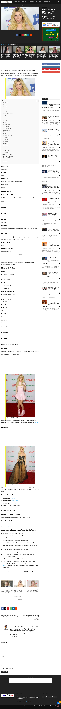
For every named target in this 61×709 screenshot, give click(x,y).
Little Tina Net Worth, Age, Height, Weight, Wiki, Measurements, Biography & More (41, 56)
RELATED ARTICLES (5, 44)
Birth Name (7, 102)
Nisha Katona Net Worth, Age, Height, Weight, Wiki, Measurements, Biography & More (53, 259)
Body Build (7, 137)
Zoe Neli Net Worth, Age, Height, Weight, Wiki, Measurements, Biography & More (18, 56)
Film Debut (7, 152)
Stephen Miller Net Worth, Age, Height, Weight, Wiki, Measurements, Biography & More (53, 187)
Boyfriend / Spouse (8, 128)
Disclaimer (41, 705)
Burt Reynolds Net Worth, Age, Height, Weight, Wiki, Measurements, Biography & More (53, 157)
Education (6, 122)
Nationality (7, 108)
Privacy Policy (46, 705)
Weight (6, 133)
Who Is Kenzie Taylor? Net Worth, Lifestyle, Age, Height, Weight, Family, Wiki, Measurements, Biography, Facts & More (19, 591)
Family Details (7, 124)
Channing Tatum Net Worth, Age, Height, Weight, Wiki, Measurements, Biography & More (53, 230)
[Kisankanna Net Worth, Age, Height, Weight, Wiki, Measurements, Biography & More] (54, 49)
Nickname (6, 104)
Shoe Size (6, 143)
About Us (26, 705)
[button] (58, 2)
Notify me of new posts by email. (7, 669)
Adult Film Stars (7, 5)
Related (6, 161)
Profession (7, 106)
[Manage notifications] (58, 706)
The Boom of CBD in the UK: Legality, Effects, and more (53, 117)
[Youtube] (55, 697)
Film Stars (38, 2)
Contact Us (31, 705)
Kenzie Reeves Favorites (7, 154)
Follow (57, 66)
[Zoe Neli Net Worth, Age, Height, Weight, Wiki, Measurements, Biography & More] (18, 49)
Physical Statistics (6, 130)
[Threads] (17, 636)
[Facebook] (17, 35)
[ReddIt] (31, 35)
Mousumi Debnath (45, 147)
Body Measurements (8, 135)
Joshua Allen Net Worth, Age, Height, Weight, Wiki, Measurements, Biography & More (53, 289)
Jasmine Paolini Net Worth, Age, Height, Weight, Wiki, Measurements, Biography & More (53, 172)
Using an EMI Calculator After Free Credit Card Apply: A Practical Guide (53, 131)
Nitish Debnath (45, 18)
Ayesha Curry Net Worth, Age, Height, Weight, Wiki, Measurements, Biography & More (53, 245)
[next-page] (59, 44)
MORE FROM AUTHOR (14, 44)
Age (5, 115)
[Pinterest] (23, 35)
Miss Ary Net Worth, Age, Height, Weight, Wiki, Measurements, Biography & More (5, 56)
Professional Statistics (7, 149)
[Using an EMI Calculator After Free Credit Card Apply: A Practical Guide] (44, 130)
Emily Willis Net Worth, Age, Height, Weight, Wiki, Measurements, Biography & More (9, 617)
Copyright (36, 705)
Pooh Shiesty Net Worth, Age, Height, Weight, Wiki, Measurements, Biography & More (53, 200)
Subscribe (57, 71)
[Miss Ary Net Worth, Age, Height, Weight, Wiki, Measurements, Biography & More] (6, 49)
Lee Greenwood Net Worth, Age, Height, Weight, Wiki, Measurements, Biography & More (53, 144)
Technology (17, 2)
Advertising (47, 2)
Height (6, 131)
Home (2, 5)
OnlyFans (36, 422)
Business (31, 2)
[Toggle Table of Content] (37, 101)
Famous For (7, 150)
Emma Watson (15, 500)
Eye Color (6, 139)
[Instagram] (46, 697)
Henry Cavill (13, 498)
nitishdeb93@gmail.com (26, 701)
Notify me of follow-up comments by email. (8, 668)
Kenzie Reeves (7, 526)
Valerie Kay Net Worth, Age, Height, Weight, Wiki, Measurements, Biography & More (30, 56)
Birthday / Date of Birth (9, 113)
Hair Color (6, 141)
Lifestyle (24, 2)
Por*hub (4, 565)
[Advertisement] (20, 66)
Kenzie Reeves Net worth (8, 156)
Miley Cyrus (13, 503)
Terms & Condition (53, 705)
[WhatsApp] (25, 35)
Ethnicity (6, 118)
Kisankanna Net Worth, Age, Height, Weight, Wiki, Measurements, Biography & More (54, 56)
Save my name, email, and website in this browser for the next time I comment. (15, 665)
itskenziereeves (12, 523)
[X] (20, 35)
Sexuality (6, 147)
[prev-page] (57, 44)
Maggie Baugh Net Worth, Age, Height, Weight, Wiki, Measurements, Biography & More (53, 302)
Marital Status (7, 126)
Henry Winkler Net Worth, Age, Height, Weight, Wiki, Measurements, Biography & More (53, 274)
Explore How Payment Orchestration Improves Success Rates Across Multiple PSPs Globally (53, 103)
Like (58, 64)
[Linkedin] (28, 35)
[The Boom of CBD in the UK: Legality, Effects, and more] (44, 117)
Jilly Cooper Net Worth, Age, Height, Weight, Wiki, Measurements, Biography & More (53, 215)
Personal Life (5, 111)
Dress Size (6, 145)
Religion (6, 120)
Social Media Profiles (8, 157)
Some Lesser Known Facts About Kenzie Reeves (12, 159)
